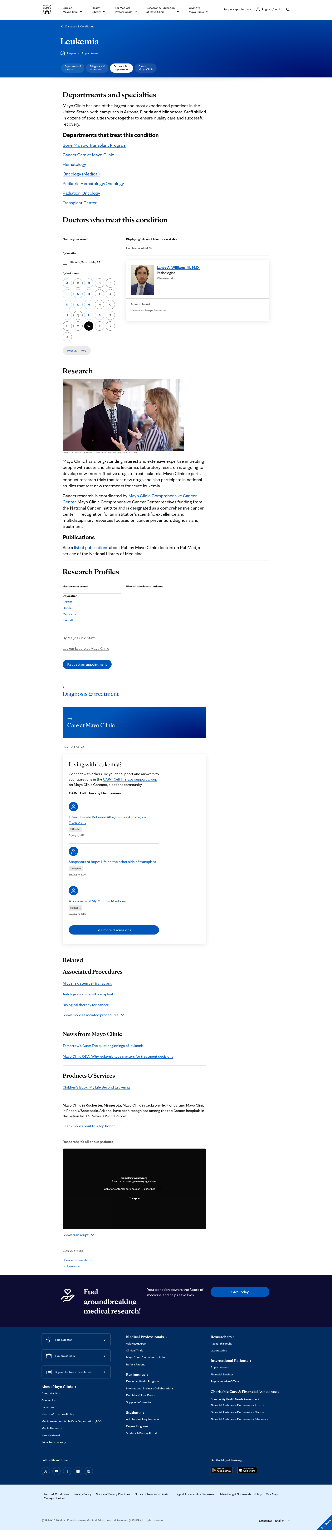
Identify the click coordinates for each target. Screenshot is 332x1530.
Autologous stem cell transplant (88, 994)
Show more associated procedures (91, 1015)
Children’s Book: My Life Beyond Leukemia (96, 1087)
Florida (67, 608)
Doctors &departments (122, 67)
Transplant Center (80, 202)
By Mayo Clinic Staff (79, 638)
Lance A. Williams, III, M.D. (178, 267)
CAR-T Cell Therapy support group (130, 779)
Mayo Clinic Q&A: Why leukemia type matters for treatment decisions (118, 1056)
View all (68, 620)
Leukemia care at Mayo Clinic (86, 648)
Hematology (74, 164)
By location (70, 253)
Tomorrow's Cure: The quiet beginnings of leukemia (103, 1045)
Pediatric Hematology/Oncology (93, 183)
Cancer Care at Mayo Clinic (88, 154)
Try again (134, 1198)
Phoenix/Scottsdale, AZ (85, 262)
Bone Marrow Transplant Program (94, 145)
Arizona (67, 602)
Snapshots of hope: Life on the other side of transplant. (113, 861)
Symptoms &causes (73, 67)
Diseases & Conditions (79, 26)
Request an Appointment (83, 53)
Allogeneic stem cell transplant (87, 983)
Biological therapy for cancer (86, 1004)
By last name (71, 273)
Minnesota (69, 614)
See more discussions (114, 930)
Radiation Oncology (81, 193)
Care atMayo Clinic (146, 67)
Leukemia (79, 41)
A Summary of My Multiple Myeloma (97, 901)
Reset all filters (76, 350)
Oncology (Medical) (81, 174)
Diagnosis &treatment (97, 67)
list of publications (91, 547)
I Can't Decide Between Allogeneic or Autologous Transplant (107, 820)
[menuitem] (72, 68)
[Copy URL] (160, 1189)
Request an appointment (87, 664)
